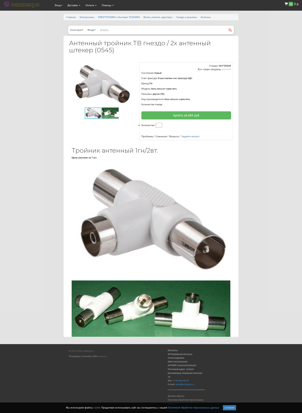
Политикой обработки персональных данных (193, 407)
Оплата (90, 5)
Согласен (229, 407)
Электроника (86, 17)
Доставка (72, 5)
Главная (71, 17)
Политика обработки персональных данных (185, 401)
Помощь (107, 5)
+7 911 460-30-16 (180, 380)
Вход (57, 5)
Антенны (206, 17)
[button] (128, 65)
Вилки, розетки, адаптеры (157, 17)
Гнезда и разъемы (186, 17)
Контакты (173, 350)
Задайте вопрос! (190, 136)
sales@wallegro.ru (184, 384)
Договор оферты (176, 396)
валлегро (25, 4)
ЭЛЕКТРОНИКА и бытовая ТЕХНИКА (119, 17)
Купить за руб (186, 115)
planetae (226, 69)
